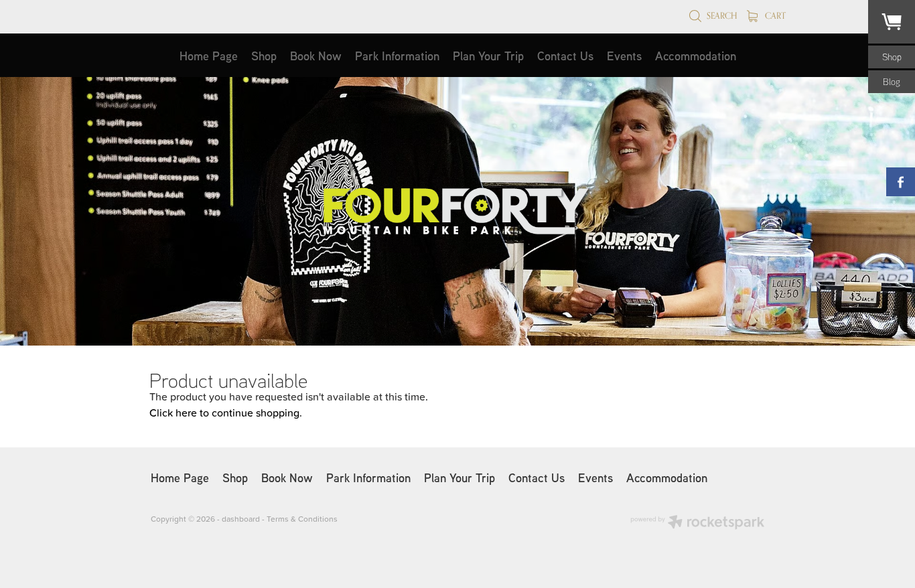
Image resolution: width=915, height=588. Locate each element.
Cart (774, 15)
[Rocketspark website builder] (697, 523)
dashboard (241, 518)
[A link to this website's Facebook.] (900, 181)
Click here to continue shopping (224, 412)
